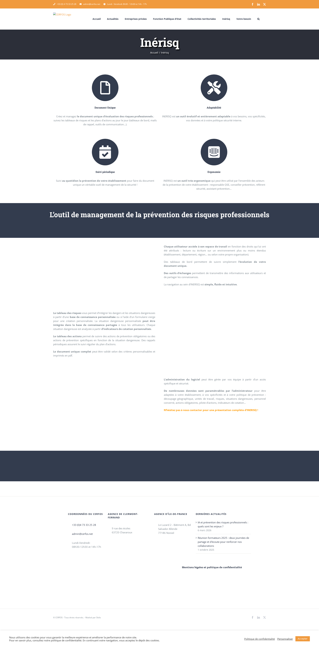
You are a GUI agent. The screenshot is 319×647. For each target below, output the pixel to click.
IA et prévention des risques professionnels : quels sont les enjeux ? (223, 524)
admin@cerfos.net (91, 4)
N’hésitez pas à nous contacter (183, 410)
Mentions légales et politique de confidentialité (212, 567)
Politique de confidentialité (259, 638)
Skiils (98, 617)
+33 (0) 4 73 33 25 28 (66, 4)
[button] (258, 18)
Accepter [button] (303, 638)
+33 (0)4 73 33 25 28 (84, 525)
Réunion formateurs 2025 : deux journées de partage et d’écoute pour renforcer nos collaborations (223, 541)
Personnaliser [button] (285, 638)
